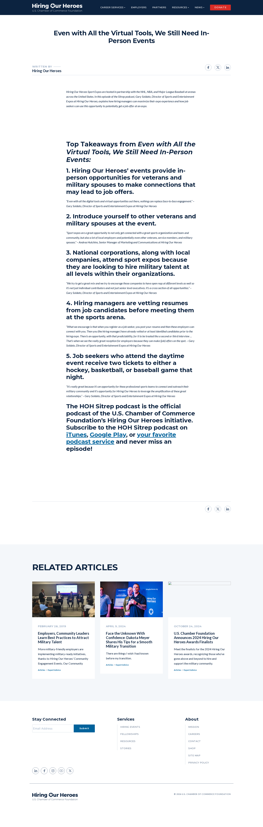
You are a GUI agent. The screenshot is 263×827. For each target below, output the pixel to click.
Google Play (108, 434)
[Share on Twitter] (218, 67)
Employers (139, 7)
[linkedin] (35, 770)
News (199, 7)
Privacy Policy (198, 762)
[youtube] (61, 770)
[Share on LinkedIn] (227, 67)
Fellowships (129, 734)
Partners (159, 7)
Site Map (194, 755)
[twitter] (70, 770)
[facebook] (44, 770)
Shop (192, 748)
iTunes (76, 434)
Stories (125, 748)
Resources (179, 7)
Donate (220, 7)
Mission (193, 726)
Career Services (111, 7)
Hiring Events (130, 726)
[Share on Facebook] (208, 67)
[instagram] (52, 770)
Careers (194, 734)
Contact (194, 741)
